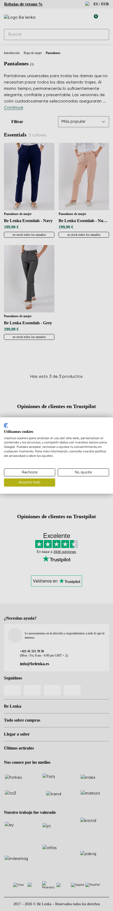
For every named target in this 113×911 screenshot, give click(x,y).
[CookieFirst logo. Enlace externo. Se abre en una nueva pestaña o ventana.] (6, 425)
